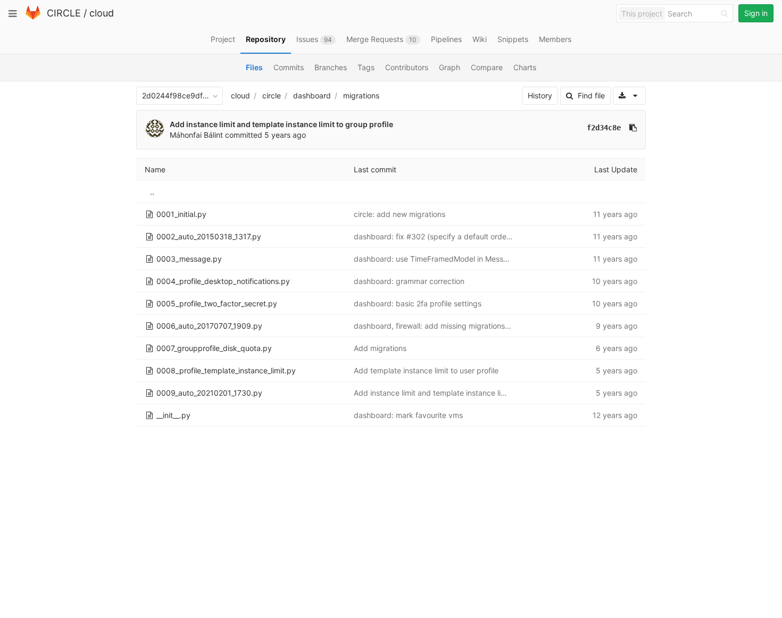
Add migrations (380, 348)
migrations (361, 95)
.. (152, 191)
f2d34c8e (604, 127)
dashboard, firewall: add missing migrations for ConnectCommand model (480, 325)
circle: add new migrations (399, 214)
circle (271, 95)
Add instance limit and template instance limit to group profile (281, 124)
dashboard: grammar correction (409, 281)
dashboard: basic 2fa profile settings (417, 303)
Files (254, 67)
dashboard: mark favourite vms (408, 415)
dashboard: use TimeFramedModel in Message (435, 258)
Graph (449, 67)
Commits (288, 67)
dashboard (312, 95)
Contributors (406, 67)
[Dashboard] (33, 17)
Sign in (756, 13)
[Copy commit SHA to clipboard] (633, 127)
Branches (330, 67)
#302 (415, 236)
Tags (366, 67)
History (540, 95)
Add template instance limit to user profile (426, 370)
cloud (101, 13)
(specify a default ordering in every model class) (510, 236)
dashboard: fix (380, 236)
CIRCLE (64, 13)
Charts (524, 67)
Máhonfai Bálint (196, 134)
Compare (487, 67)
